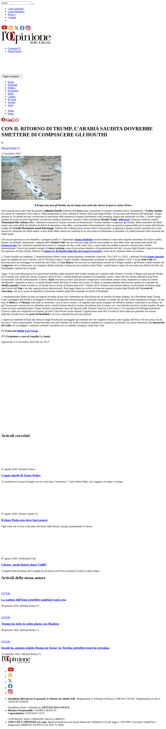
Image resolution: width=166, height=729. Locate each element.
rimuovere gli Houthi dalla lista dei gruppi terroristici (73, 251)
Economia (13, 90)
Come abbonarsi (16, 11)
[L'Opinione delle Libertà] (26, 43)
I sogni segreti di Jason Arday (21, 475)
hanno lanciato (156, 256)
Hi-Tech (12, 99)
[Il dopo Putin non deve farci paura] (20, 510)
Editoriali (12, 85)
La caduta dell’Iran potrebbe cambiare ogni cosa (33, 599)
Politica (11, 87)
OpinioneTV (14, 48)
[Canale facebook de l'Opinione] (22, 29)
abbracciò (124, 219)
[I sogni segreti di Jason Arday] (20, 466)
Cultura (11, 96)
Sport (10, 105)
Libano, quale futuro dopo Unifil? (24, 564)
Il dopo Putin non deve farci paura (24, 520)
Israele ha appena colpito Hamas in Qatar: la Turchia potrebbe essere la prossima (55, 648)
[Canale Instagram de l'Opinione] (28, 29)
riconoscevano (9, 245)
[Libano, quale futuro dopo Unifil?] (20, 555)
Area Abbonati (16, 8)
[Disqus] (83, 389)
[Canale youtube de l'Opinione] (4, 29)
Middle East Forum (27, 331)
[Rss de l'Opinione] (10, 29)
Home (11, 82)
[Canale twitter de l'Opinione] (16, 29)
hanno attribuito (84, 239)
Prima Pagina (14, 51)
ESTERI (5, 593)
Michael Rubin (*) (10, 148)
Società (11, 102)
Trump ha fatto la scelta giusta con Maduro (30, 623)
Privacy (12, 14)
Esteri (11, 93)
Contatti (12, 17)
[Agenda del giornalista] (15, 73)
